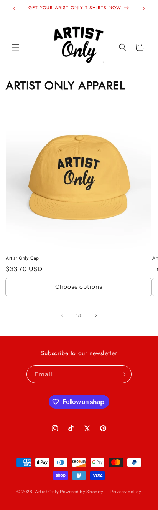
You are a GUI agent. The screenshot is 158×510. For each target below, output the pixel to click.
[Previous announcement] (14, 8)
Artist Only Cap (22, 258)
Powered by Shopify (82, 491)
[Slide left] (62, 315)
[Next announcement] (143, 8)
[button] (15, 47)
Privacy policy (126, 491)
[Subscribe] (122, 374)
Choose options (78, 286)
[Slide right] (95, 315)
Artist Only (47, 491)
